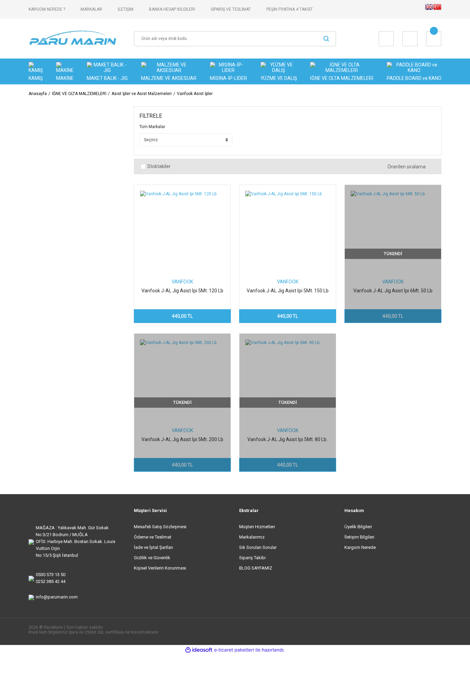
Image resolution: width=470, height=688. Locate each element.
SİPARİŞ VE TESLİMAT (231, 9)
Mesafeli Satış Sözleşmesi (160, 526)
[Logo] (73, 38)
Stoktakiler (159, 166)
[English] (429, 9)
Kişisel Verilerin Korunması (160, 568)
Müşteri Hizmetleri (257, 526)
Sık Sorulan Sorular (258, 547)
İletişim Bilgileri (359, 537)
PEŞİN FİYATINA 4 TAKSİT (289, 9)
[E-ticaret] (234, 650)
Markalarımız (252, 537)
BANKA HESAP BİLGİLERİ (172, 9)
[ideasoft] (199, 650)
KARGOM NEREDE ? (47, 9)
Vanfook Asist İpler (195, 93)
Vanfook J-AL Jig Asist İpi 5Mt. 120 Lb (182, 290)
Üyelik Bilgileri (358, 526)
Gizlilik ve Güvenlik (152, 557)
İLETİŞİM (125, 9)
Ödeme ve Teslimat (152, 537)
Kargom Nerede (360, 547)
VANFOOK (182, 281)
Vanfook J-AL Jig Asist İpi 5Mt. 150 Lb (288, 290)
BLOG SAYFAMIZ (255, 568)
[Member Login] (410, 38)
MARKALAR (91, 9)
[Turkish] (437, 9)
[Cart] (433, 38)
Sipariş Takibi (252, 557)
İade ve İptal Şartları (153, 547)
